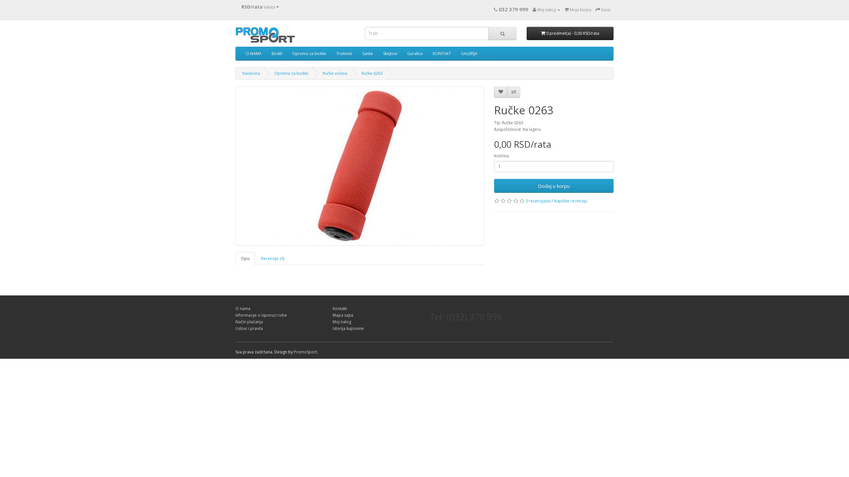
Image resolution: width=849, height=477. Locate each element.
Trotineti (344, 53)
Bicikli (277, 53)
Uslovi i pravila (249, 328)
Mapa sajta (343, 315)
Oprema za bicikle (309, 53)
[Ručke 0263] (359, 165)
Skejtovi (390, 53)
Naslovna (251, 73)
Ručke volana (335, 73)
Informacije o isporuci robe (261, 315)
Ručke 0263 (372, 73)
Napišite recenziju (570, 201)
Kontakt (340, 308)
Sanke (367, 53)
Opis (245, 258)
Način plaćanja (249, 322)
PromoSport (305, 352)
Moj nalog (342, 322)
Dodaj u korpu (554, 186)
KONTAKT (442, 53)
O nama (242, 308)
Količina (501, 156)
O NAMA (254, 53)
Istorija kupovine (348, 328)
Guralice (415, 53)
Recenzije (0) (272, 258)
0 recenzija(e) (538, 201)
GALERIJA (469, 53)
